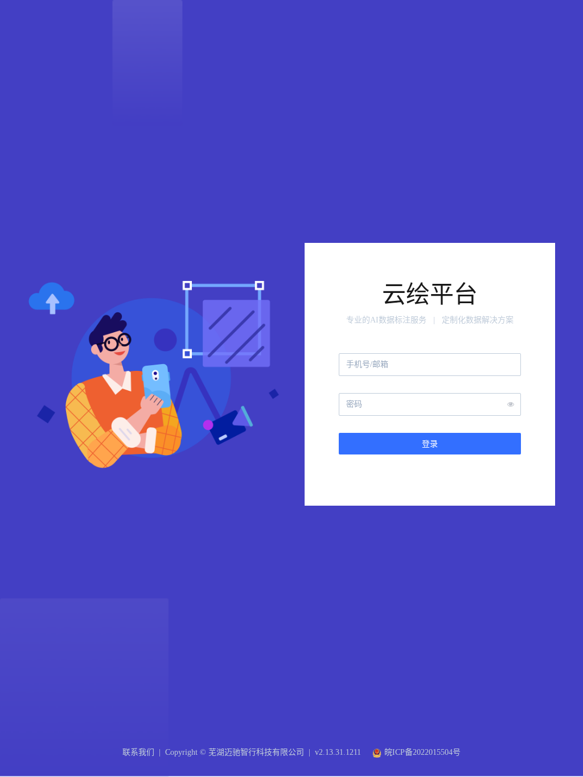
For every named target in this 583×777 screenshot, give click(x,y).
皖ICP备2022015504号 (422, 753)
